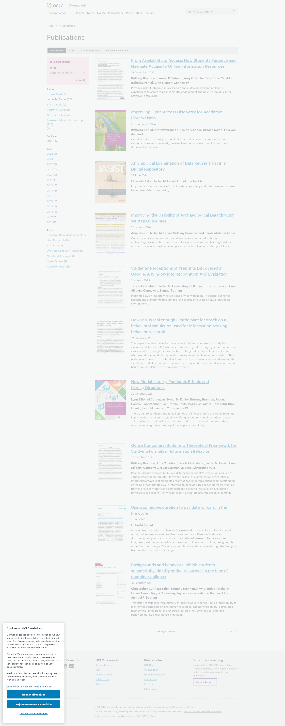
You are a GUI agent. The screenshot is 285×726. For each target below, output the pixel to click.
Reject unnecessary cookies (34, 704)
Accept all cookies (33, 694)
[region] (33, 673)
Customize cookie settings (34, 713)
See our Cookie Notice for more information (29, 686)
